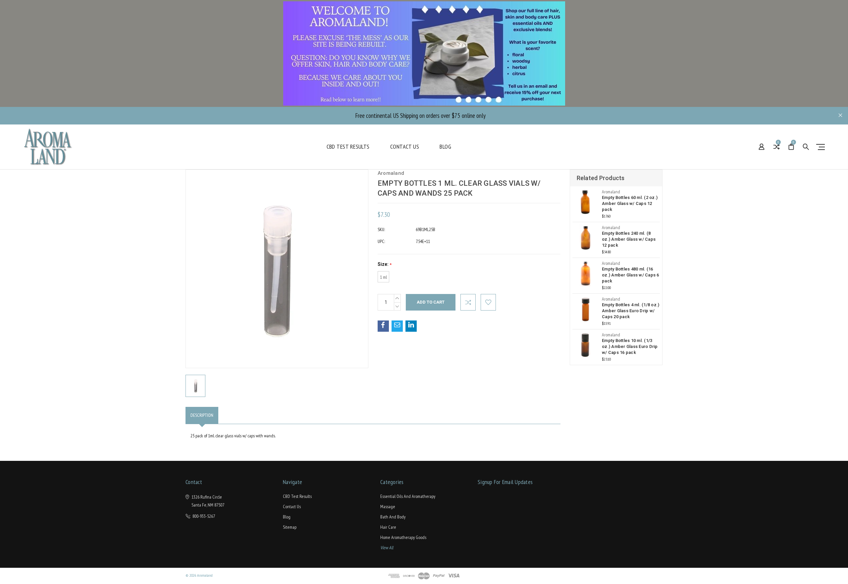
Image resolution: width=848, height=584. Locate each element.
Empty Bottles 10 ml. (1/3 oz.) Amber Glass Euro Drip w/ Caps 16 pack (630, 346)
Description (201, 415)
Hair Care (388, 527)
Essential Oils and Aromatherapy (407, 496)
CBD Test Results (348, 147)
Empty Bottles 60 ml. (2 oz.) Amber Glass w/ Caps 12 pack (630, 203)
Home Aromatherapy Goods (403, 537)
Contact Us (404, 147)
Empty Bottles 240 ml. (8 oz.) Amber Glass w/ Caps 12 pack (629, 239)
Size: (385, 264)
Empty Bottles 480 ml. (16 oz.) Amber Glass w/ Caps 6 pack (630, 275)
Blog (445, 147)
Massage (387, 507)
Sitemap (289, 527)
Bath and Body (392, 517)
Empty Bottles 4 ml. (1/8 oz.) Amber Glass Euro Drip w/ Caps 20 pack (630, 310)
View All (386, 548)
